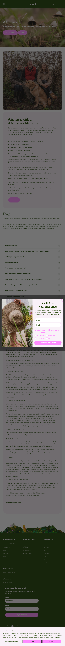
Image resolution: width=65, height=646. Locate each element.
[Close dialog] (61, 300)
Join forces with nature (48, 343)
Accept (32, 641)
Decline (51, 641)
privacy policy (56, 637)
